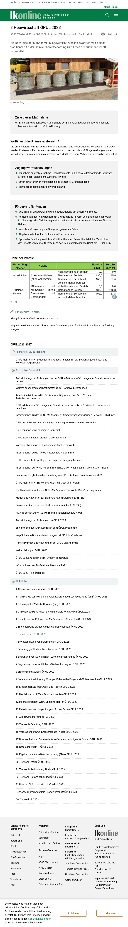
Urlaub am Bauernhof (75, 874)
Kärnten (14, 846)
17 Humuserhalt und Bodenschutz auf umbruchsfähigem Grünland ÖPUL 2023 (59, 739)
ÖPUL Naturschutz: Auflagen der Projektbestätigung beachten (49, 460)
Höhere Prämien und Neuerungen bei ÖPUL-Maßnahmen (47, 542)
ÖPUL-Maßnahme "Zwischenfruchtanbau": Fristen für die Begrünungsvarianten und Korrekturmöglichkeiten (61, 361)
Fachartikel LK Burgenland (30, 351)
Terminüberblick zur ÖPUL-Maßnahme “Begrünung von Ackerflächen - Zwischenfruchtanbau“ (54, 397)
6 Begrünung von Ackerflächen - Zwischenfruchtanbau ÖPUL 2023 (52, 656)
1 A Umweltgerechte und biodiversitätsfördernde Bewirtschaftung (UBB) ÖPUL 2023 (61, 596)
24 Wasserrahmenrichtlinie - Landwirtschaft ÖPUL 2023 (46, 792)
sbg (74, 2)
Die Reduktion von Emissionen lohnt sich (38, 430)
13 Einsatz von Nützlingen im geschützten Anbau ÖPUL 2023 (49, 709)
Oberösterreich (17, 857)
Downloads (44, 838)
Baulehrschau (45, 873)
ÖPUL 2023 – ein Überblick (30, 572)
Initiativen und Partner (49, 843)
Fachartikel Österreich (28, 370)
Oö (69, 2)
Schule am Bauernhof (75, 863)
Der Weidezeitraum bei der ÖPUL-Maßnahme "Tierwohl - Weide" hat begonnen (58, 490)
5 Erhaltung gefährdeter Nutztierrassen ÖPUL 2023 (43, 649)
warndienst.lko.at (73, 880)
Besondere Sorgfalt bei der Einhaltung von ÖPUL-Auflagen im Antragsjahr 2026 (59, 475)
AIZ (40, 856)
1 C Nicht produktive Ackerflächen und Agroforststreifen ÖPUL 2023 (53, 611)
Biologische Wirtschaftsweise (50, 176)
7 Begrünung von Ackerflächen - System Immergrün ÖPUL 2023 (50, 664)
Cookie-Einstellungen (105, 888)
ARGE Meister (45, 868)
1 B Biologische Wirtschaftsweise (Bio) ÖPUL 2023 (43, 604)
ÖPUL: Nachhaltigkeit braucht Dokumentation (41, 437)
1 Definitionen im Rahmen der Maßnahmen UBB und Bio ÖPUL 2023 (53, 619)
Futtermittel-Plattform (49, 832)
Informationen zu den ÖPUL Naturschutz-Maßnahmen (45, 452)
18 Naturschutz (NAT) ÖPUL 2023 (34, 746)
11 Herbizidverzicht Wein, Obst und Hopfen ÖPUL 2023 (46, 694)
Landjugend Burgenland (71, 828)
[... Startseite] (39, 15)
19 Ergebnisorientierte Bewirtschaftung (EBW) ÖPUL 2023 (47, 754)
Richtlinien (21, 581)
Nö (64, 2)
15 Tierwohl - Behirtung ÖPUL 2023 (35, 724)
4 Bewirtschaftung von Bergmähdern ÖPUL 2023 (42, 641)
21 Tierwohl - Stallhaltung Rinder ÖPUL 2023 (40, 769)
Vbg (94, 2)
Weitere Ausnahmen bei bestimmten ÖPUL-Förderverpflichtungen (51, 387)
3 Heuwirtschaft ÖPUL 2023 (31, 634)
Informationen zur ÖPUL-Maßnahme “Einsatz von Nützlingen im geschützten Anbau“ (62, 467)
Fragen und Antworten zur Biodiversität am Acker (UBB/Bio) (48, 505)
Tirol (88, 2)
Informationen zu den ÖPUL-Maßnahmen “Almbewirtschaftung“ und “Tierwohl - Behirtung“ (65, 415)
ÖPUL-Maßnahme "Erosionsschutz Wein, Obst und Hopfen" (48, 482)
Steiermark (15, 868)
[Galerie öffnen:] (64, 79)
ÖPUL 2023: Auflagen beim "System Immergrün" (42, 557)
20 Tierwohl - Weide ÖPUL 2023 (33, 761)
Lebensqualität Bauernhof (72, 845)
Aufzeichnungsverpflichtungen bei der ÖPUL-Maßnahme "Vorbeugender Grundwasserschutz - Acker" (66, 380)
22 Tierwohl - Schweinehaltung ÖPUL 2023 (39, 776)
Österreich (43, 2)
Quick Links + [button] (111, 7)
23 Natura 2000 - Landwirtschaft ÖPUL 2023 (40, 784)
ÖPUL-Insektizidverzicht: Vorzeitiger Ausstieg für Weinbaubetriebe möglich (56, 422)
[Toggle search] (107, 15)
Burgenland (16, 840)
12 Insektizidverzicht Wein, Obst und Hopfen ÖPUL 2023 (46, 701)
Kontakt (111, 878)
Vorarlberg (15, 879)
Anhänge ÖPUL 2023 (27, 799)
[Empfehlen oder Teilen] (116, 34)
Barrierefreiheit (103, 885)
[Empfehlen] (109, 34)
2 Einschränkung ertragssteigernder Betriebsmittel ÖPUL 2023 (50, 626)
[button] (116, 14)
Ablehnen (73, 913)
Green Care (44, 879)
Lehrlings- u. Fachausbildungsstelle (76, 837)
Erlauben (110, 913)
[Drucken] (103, 34)
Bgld (54, 2)
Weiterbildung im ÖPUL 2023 (31, 550)
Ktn (60, 2)
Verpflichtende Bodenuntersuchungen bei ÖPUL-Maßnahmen (49, 535)
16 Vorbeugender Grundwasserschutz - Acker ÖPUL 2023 (47, 731)
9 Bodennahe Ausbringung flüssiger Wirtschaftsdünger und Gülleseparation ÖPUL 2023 (64, 679)
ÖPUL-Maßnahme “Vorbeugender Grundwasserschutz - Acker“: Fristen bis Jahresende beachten (63, 407)
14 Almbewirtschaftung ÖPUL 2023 (35, 716)
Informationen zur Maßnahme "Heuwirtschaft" (41, 565)
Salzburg (14, 863)
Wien (100, 2)
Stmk (80, 2)
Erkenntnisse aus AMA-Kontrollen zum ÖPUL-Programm (46, 527)
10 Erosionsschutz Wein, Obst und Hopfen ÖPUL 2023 (45, 686)
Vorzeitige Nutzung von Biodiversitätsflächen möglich (45, 445)
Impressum (100, 878)
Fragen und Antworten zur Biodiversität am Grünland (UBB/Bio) (50, 497)
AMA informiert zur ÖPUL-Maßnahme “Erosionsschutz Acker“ (49, 512)
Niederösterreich (18, 851)
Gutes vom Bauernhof (49, 884)
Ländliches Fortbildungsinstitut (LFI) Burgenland (74, 855)
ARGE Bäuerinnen (47, 862)
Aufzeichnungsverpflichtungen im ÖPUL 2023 (41, 520)
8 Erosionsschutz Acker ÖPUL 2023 (35, 671)
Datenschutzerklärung (106, 881)
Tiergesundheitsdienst (76, 869)
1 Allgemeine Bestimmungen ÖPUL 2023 (38, 589)
